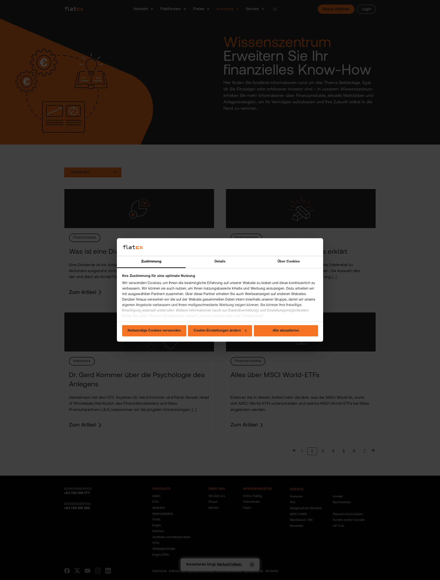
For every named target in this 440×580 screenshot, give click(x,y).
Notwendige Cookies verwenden (154, 330)
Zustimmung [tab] (151, 261)
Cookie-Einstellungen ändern (217, 330)
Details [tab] (220, 261)
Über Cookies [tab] (289, 261)
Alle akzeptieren (286, 330)
